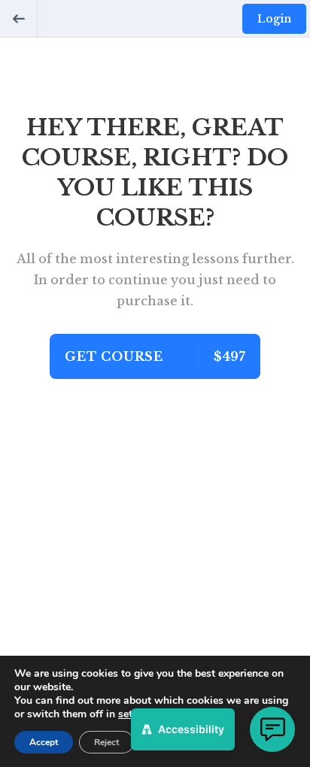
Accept (43, 742)
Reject (106, 742)
